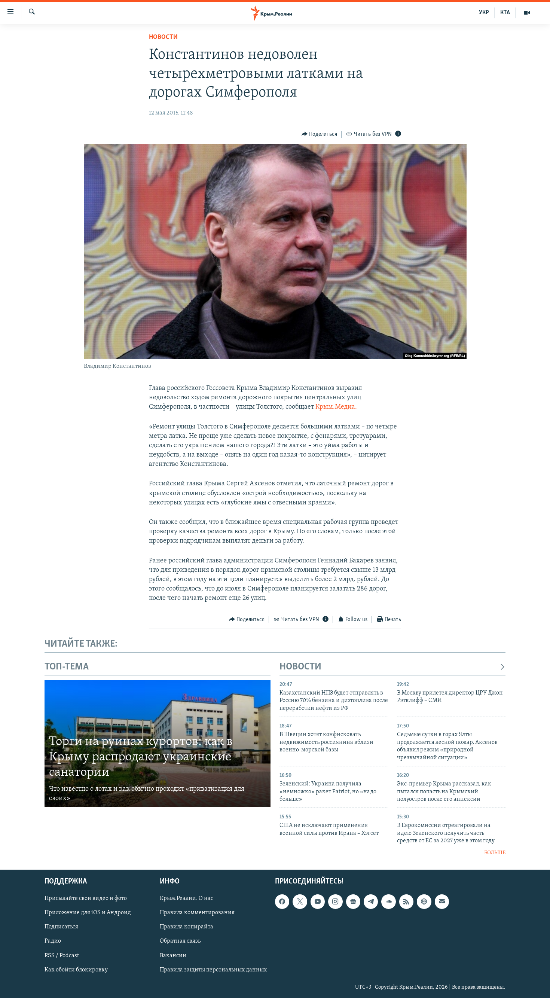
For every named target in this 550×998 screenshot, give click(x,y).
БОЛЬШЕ (494, 853)
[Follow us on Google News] (353, 901)
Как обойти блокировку (76, 970)
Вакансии (173, 956)
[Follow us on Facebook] (282, 901)
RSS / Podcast (62, 956)
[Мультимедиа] (527, 12)
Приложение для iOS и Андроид (88, 913)
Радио (53, 941)
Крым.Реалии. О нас (186, 898)
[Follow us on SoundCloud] (388, 901)
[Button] (319, 134)
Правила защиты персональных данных (213, 970)
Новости (163, 37)
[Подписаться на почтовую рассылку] (442, 901)
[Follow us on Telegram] (371, 901)
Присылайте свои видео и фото (86, 898)
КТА (505, 13)
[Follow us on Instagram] (335, 901)
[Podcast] (424, 901)
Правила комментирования (197, 913)
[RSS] (406, 901)
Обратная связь (180, 941)
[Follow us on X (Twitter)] (300, 901)
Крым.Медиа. (336, 407)
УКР (484, 13)
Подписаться (61, 927)
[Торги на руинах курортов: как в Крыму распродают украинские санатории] (158, 743)
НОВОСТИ (300, 667)
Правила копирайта (186, 927)
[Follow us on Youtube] (318, 901)
